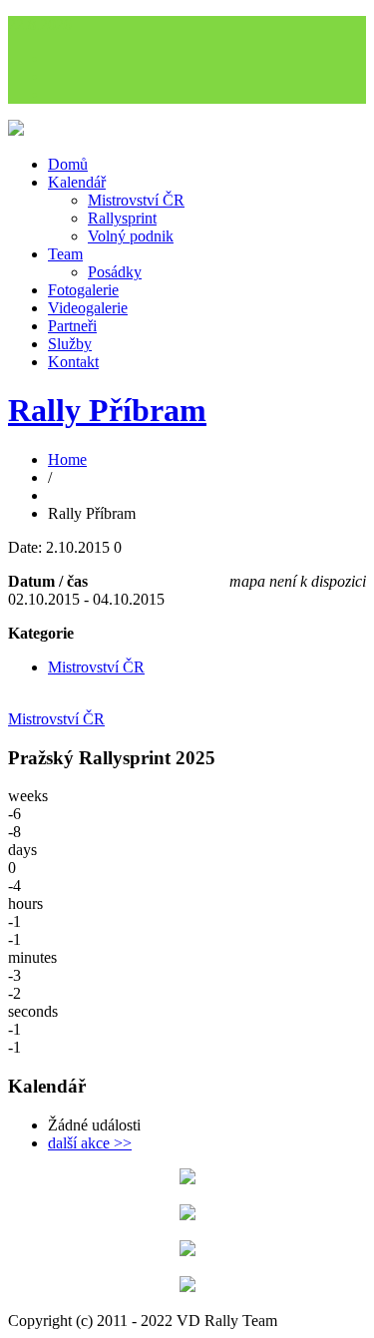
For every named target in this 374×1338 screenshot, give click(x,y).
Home (67, 459)
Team (65, 253)
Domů (68, 164)
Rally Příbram (107, 410)
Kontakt (73, 361)
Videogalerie (88, 307)
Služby (70, 343)
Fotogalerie (83, 289)
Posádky (115, 271)
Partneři (72, 325)
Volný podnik (131, 235)
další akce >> (90, 1142)
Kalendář (77, 182)
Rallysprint (122, 218)
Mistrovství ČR (136, 200)
